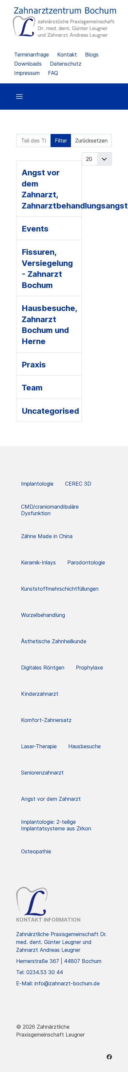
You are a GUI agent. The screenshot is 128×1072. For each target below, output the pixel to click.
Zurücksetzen (91, 140)
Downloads (28, 63)
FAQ (53, 73)
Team (32, 387)
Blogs (91, 54)
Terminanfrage (31, 54)
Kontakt (67, 54)
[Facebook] (109, 1057)
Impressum (27, 73)
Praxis (34, 364)
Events (35, 228)
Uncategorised (50, 411)
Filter (61, 140)
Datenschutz (65, 63)
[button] (19, 96)
